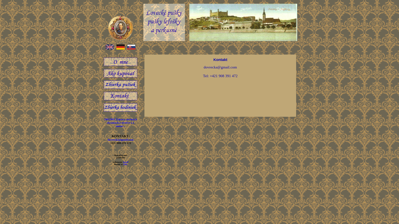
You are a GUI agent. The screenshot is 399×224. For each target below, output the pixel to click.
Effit (125, 164)
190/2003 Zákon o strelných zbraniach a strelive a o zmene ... (120, 123)
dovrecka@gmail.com (121, 139)
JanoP (125, 162)
